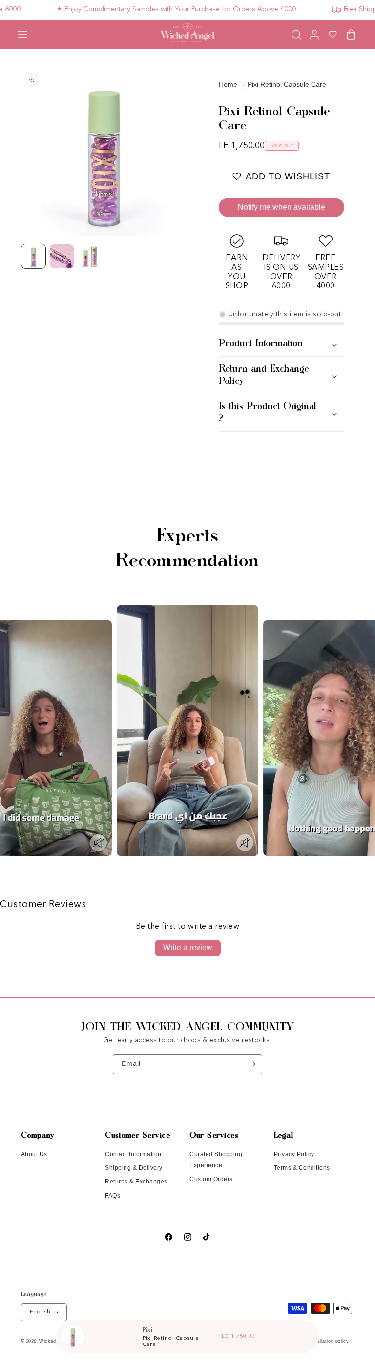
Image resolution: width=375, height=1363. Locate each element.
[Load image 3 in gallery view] (90, 256)
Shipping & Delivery (134, 1167)
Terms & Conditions (302, 1167)
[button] (22, 34)
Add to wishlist (288, 176)
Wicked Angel (54, 1341)
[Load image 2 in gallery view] (62, 256)
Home (228, 84)
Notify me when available (281, 207)
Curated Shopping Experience (215, 1160)
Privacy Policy (294, 1154)
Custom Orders (211, 1179)
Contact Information (133, 1154)
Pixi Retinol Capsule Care (287, 84)
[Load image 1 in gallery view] (33, 256)
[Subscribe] (253, 1064)
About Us (34, 1154)
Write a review (187, 947)
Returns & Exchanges (136, 1181)
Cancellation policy (327, 1341)
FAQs (112, 1195)
